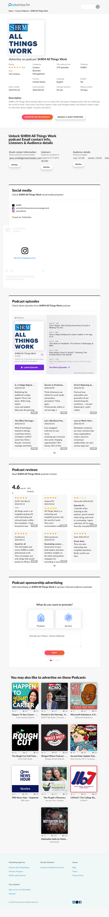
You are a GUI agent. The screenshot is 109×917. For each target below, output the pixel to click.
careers (36, 67)
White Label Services (17, 875)
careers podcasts (22, 11)
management (39, 74)
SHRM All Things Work (39, 11)
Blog (74, 868)
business (37, 71)
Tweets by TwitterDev (22, 217)
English (59, 82)
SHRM (83, 67)
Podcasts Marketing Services (52, 868)
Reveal (14, 165)
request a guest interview (70, 117)
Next (54, 653)
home (11, 11)
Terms (74, 872)
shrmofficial (21, 211)
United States (39, 82)
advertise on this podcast (37, 117)
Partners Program (16, 872)
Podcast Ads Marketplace (19, 868)
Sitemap (12, 894)
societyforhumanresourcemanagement (32, 208)
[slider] (14, 68)
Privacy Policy (78, 875)
